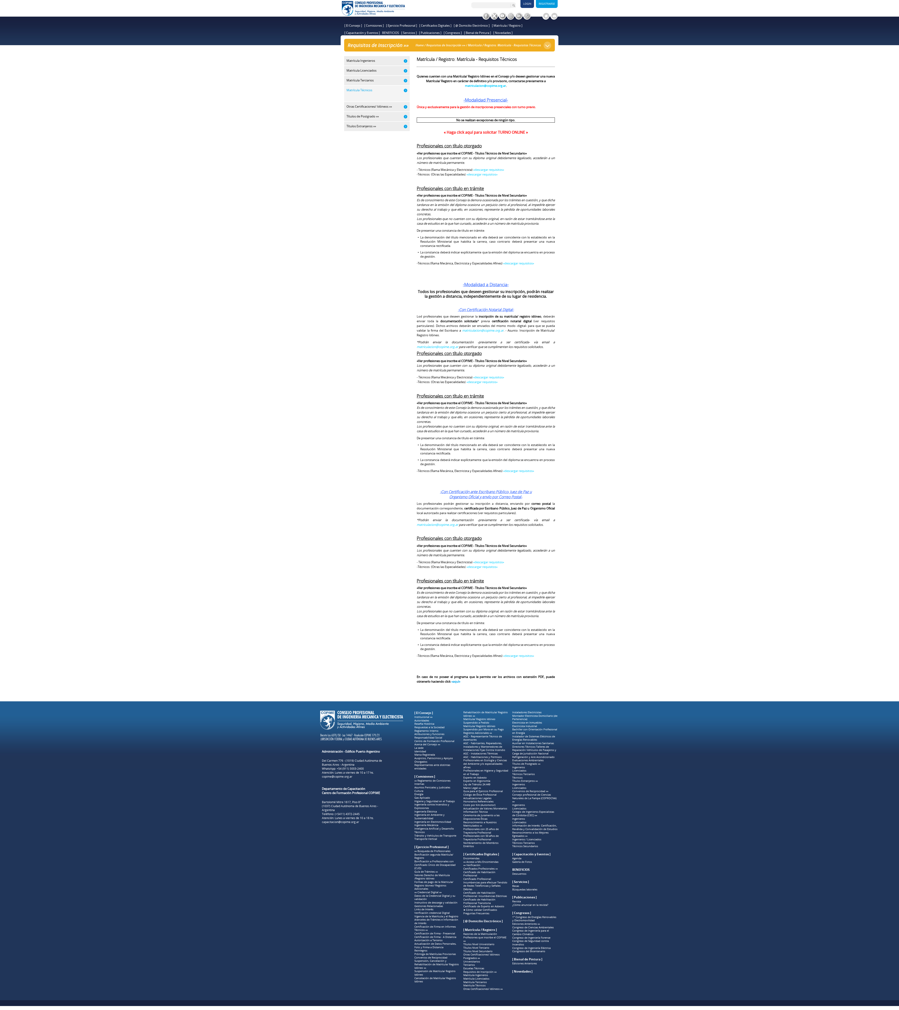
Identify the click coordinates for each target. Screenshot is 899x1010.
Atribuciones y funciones (429, 734)
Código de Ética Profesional (480, 794)
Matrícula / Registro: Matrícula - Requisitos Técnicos (504, 45)
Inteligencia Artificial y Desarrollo (434, 828)
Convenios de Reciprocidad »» (530, 791)
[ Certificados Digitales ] (435, 25)
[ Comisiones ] (374, 25)
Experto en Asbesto (475, 777)
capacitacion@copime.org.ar (340, 822)
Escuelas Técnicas (473, 968)
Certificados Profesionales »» (480, 868)
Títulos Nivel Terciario (476, 947)
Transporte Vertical (425, 839)
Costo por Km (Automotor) (479, 805)
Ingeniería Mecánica (426, 825)
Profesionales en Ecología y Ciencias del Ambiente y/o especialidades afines (485, 764)
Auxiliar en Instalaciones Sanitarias (533, 743)
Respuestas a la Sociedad (429, 727)
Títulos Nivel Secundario (478, 951)
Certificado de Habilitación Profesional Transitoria (479, 901)
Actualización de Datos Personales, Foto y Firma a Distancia (435, 945)
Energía (418, 794)
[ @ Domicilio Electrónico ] (472, 25)
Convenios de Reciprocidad (430, 957)
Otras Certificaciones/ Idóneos (481, 954)
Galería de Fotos (522, 862)
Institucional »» (423, 717)
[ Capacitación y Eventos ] (362, 33)
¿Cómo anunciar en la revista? (530, 905)
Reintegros (420, 950)
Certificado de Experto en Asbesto (483, 906)
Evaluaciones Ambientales (528, 760)
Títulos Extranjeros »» (525, 781)
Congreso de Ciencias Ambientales (533, 927)
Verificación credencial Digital (432, 913)
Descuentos (519, 873)
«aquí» (455, 681)
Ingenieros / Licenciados (526, 839)
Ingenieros (518, 767)
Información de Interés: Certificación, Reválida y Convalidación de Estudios (534, 827)
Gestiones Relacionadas (428, 906)
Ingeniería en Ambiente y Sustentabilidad (429, 816)
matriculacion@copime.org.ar (485, 86)
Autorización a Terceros (428, 940)
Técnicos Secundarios (525, 846)
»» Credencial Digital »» (428, 892)
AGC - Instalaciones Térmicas (480, 753)
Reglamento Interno (426, 730)
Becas (515, 886)
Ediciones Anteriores (524, 963)
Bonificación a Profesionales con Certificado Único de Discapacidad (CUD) (435, 865)
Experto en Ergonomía (476, 781)
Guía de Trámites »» (426, 871)
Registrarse (547, 3)
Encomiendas (471, 858)
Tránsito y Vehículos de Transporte (435, 835)
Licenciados (519, 770)
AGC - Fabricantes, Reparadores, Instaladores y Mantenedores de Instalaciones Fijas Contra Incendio (484, 747)
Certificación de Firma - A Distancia (435, 937)
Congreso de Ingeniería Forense (531, 937)
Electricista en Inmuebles (527, 722)
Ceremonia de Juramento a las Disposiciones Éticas (481, 817)
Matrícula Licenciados (476, 978)
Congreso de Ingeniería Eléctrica (531, 948)
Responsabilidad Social (428, 737)
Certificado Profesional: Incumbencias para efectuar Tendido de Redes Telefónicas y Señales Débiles (485, 884)
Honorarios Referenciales (478, 801)
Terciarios (469, 964)
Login (527, 3)
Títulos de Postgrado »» (526, 763)
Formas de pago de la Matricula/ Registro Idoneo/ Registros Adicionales (433, 885)
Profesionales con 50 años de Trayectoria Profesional (481, 837)
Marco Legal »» (472, 788)
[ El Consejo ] (353, 25)
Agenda (516, 858)
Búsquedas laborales (524, 889)
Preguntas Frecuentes (476, 913)
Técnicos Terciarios (523, 774)
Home (420, 45)
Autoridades (421, 720)
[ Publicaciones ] (430, 33)
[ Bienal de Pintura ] (477, 33)
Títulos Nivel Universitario (478, 944)
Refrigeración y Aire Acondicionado (533, 757)
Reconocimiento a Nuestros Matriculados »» (480, 824)
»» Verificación (471, 865)
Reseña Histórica (424, 723)
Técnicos (419, 832)
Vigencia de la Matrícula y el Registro (436, 916)
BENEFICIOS (390, 33)
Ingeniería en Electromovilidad (432, 821)
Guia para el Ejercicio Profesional (483, 791)
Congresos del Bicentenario (528, 951)
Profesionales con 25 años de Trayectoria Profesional (481, 830)
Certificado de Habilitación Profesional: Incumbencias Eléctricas (485, 894)
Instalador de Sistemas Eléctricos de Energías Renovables (533, 738)
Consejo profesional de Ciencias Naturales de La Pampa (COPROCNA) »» (534, 798)
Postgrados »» (471, 958)
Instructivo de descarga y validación (435, 902)
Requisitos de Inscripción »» (445, 45)
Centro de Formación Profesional (434, 741)
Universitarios (471, 961)
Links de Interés (423, 909)
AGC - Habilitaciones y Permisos (482, 757)
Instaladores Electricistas (527, 712)
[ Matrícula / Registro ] (507, 25)
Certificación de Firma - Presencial (434, 933)
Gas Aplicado (422, 797)
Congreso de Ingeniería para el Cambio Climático (530, 932)
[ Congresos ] (453, 33)
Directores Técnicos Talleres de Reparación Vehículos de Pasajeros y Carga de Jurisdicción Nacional (534, 750)
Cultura (418, 791)
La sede (419, 748)
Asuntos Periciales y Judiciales (432, 787)
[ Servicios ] (409, 33)
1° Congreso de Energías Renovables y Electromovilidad (534, 918)
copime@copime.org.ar (337, 777)
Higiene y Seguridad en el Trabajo (434, 801)
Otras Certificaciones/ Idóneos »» (483, 989)
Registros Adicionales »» (477, 733)
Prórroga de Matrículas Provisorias (435, 954)
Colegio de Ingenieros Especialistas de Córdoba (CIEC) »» (533, 813)
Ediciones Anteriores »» (526, 924)
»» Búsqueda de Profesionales (432, 851)
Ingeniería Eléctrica (425, 811)
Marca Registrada (424, 754)
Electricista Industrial (524, 726)
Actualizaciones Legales (477, 798)
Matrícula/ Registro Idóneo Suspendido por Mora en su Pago (483, 728)
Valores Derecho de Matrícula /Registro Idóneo (432, 877)
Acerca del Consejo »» (427, 744)
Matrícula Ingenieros (475, 975)
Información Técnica (475, 811)
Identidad (420, 751)
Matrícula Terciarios (475, 982)
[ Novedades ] (502, 33)
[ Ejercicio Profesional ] (401, 25)
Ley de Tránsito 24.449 (476, 784)
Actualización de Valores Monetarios (485, 808)
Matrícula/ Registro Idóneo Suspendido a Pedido (479, 720)
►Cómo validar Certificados (480, 909)
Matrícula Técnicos (474, 985)
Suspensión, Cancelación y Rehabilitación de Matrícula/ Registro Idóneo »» (436, 964)
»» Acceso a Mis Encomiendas (480, 862)
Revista (516, 901)
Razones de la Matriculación (480, 934)
